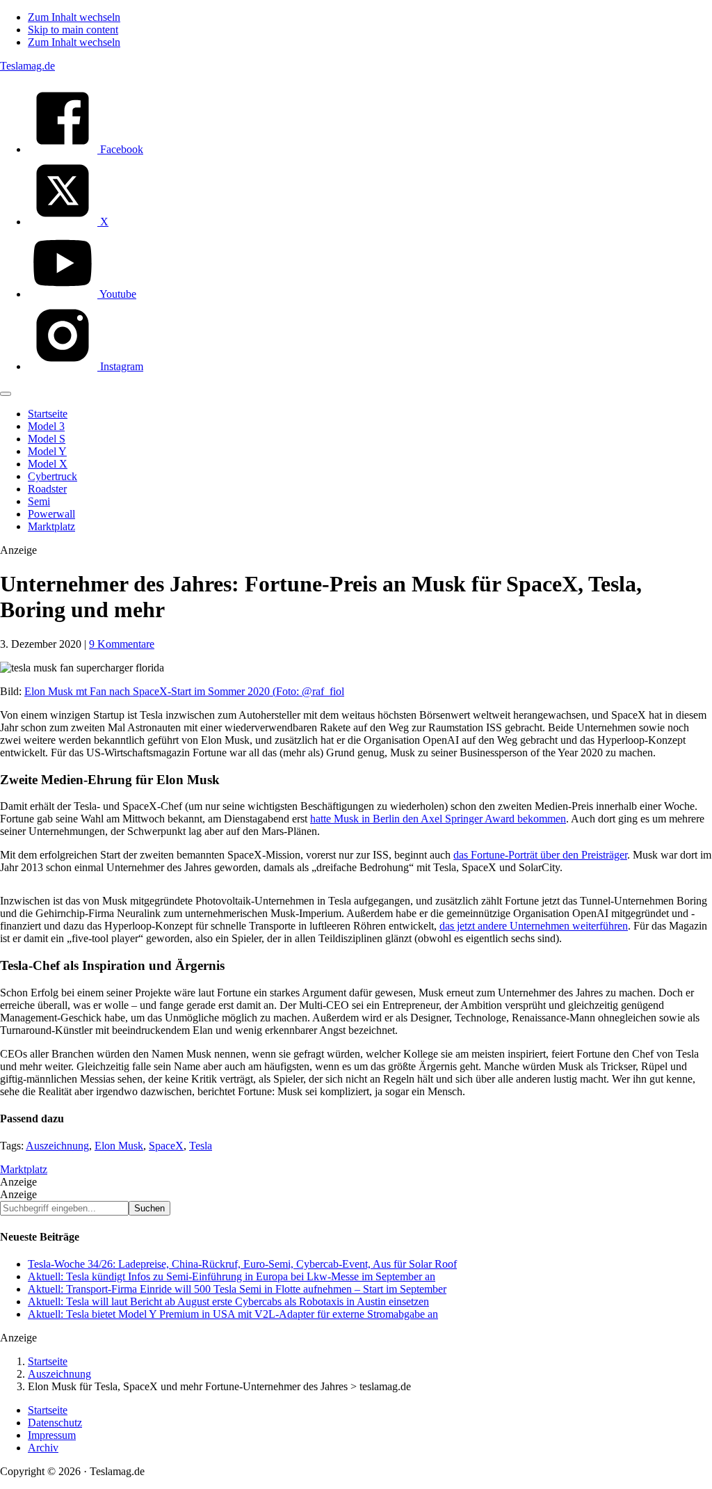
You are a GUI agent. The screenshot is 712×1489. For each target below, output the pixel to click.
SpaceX (166, 1146)
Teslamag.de (27, 66)
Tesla (200, 1146)
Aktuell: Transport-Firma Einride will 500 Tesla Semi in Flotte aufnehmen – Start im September (237, 1289)
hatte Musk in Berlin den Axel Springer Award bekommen (438, 819)
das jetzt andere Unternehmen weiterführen (533, 926)
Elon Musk (119, 1146)
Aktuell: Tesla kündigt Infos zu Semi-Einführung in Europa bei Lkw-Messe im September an (231, 1276)
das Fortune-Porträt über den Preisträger (540, 855)
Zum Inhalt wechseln (74, 17)
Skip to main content (73, 29)
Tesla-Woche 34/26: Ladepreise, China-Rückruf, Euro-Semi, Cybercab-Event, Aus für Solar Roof (242, 1264)
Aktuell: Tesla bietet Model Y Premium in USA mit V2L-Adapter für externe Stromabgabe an (233, 1314)
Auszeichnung (57, 1146)
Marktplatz (23, 1169)
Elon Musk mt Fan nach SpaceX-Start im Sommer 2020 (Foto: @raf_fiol (184, 691)
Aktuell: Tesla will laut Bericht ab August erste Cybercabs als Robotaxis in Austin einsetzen (228, 1301)
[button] (5, 394)
